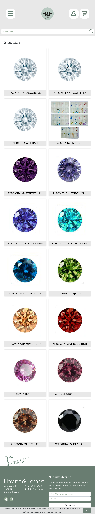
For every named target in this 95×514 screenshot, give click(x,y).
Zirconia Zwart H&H (69, 444)
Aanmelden (70, 505)
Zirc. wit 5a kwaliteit (70, 92)
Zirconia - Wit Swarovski (25, 92)
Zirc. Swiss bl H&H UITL (25, 293)
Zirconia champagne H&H (25, 344)
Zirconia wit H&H (25, 143)
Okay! (87, 510)
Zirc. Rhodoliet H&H (70, 394)
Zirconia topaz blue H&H (70, 243)
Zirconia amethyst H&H (25, 193)
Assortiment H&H (70, 143)
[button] (11, 14)
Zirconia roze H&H (25, 394)
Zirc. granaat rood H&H (70, 344)
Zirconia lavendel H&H (70, 193)
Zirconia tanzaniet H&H (25, 243)
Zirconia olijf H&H (69, 293)
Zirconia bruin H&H (25, 444)
